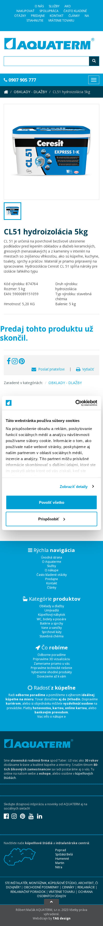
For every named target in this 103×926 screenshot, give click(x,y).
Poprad (60, 850)
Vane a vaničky (51, 628)
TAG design (61, 918)
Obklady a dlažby (51, 606)
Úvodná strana (51, 557)
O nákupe (51, 570)
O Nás (39, 6)
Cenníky (68, 887)
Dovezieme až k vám (51, 676)
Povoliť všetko (51, 502)
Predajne (38, 16)
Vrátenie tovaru (61, 20)
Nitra (58, 867)
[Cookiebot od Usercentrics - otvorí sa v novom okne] (75, 403)
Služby (54, 6)
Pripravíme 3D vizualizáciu (51, 659)
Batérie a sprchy (51, 623)
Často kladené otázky (51, 575)
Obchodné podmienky (41, 887)
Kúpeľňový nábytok (51, 614)
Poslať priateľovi (50, 369)
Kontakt (57, 16)
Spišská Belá (64, 854)
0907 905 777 (21, 80)
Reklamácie (86, 887)
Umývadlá (51, 610)
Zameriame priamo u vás (52, 663)
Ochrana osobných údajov (65, 894)
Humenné (62, 858)
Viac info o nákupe (50, 716)
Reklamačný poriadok (28, 892)
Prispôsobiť (48, 519)
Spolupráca (49, 11)
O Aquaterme (51, 562)
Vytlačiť (87, 369)
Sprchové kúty (52, 632)
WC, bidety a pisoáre (51, 619)
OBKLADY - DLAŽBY (30, 91)
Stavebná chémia (52, 636)
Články (74, 16)
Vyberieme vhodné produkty (51, 672)
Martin (59, 863)
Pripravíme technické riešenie (51, 668)
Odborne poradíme (52, 655)
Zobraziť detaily (74, 486)
